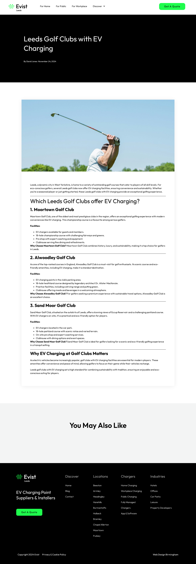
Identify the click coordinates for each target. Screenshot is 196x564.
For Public (61, 6)
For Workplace (79, 6)
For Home (45, 6)
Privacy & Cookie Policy (54, 554)
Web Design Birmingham (165, 554)
